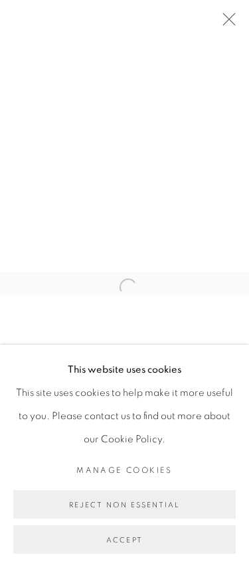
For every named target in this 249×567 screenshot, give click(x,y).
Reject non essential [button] (125, 505)
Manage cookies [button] (124, 470)
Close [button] (226, 23)
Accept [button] (124, 540)
